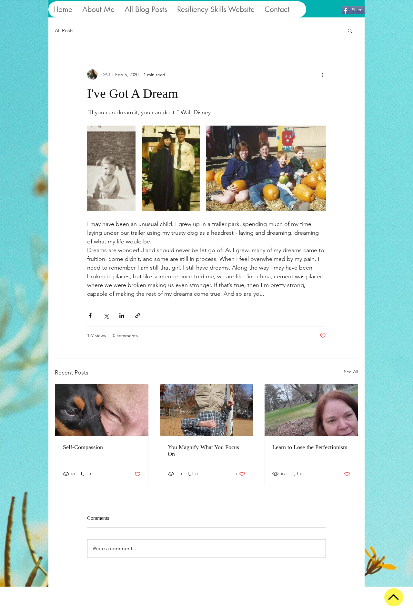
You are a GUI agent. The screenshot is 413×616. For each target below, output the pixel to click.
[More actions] (322, 74)
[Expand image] (111, 168)
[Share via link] (138, 316)
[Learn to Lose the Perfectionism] (311, 410)
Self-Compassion (83, 447)
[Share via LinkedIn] (122, 316)
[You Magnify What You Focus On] (206, 410)
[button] (350, 30)
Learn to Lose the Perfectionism (310, 447)
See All (351, 372)
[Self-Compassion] (101, 410)
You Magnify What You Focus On (203, 450)
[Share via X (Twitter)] (106, 316)
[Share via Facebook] (90, 316)
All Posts (64, 30)
